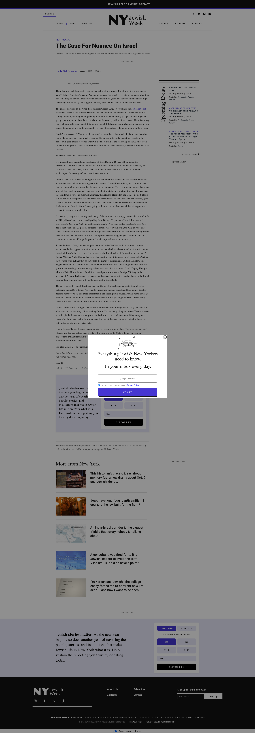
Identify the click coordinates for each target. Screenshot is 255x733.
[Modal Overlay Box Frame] (127, 366)
